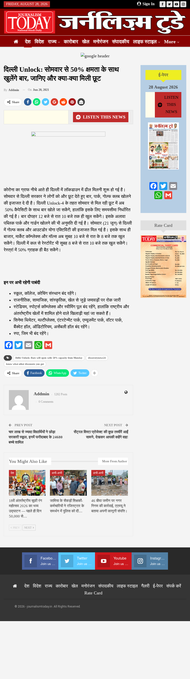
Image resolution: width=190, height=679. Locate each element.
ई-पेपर (163, 74)
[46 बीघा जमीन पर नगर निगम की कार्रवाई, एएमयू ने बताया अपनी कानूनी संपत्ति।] (109, 483)
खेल (85, 41)
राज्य (52, 41)
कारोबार (71, 41)
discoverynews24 (97, 357)
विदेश (39, 41)
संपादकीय (120, 41)
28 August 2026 (163, 87)
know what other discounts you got (25, 364)
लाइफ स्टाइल (145, 41)
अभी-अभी (57, 473)
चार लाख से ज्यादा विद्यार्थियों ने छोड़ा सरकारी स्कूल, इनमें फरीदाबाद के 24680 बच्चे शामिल (36, 437)
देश (28, 41)
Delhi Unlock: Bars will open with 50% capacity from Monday (48, 357)
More (170, 41)
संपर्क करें (173, 586)
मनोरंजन (100, 41)
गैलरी (145, 586)
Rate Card (163, 225)
